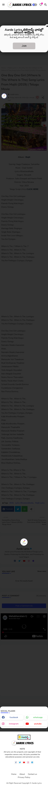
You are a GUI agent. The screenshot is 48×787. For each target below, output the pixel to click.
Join (24, 45)
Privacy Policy (24, 777)
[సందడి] (24, 739)
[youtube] (24, 762)
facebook (14, 717)
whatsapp (37, 717)
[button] (34, 4)
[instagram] (28, 762)
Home (13, 774)
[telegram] (32, 762)
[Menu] (3, 4)
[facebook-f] (15, 762)
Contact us (32, 774)
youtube (38, 723)
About (22, 774)
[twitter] (20, 762)
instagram (14, 723)
